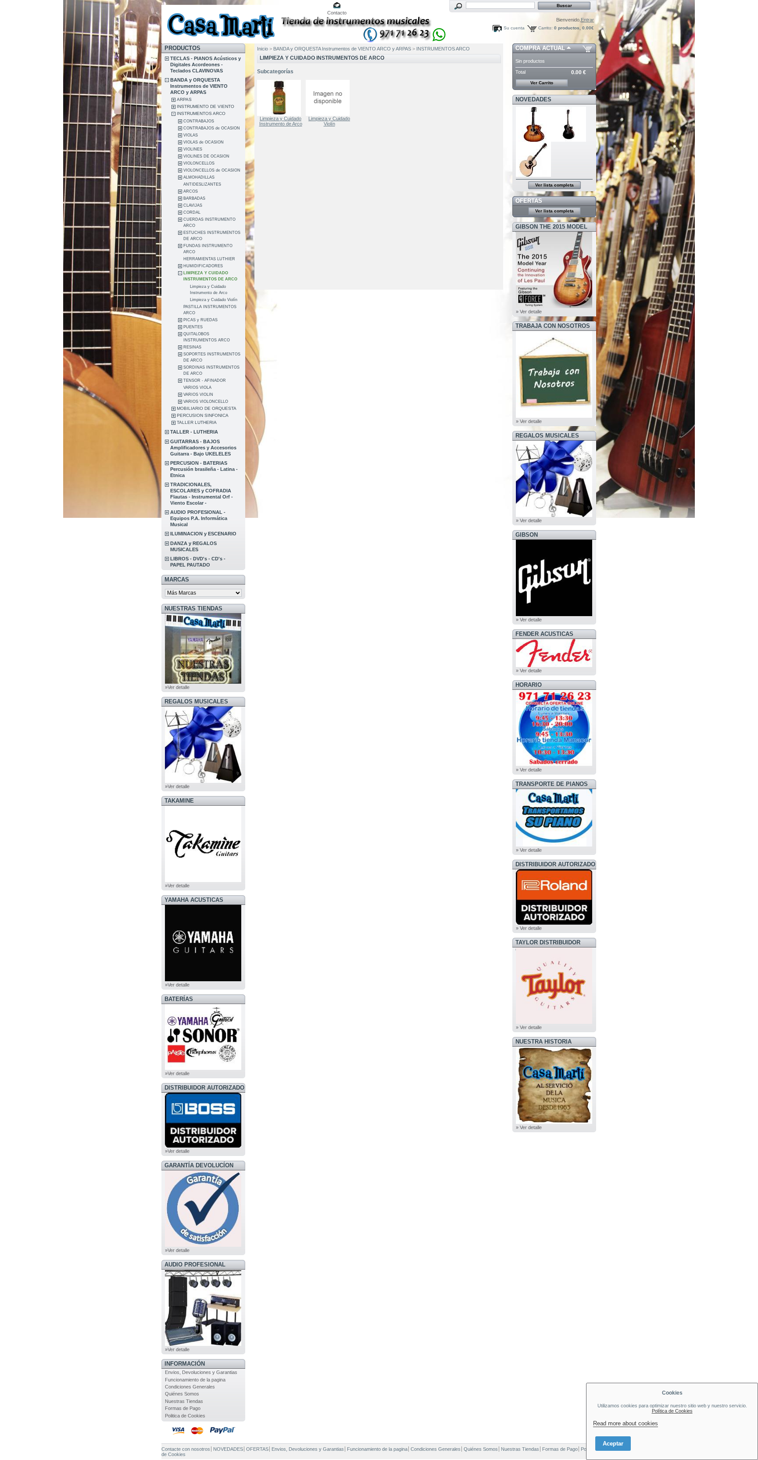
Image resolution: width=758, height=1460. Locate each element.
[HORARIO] (554, 764)
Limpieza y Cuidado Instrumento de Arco (280, 121)
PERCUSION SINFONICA (203, 415)
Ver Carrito (541, 82)
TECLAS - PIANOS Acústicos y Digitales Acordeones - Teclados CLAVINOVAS (205, 64)
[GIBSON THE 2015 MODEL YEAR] (554, 306)
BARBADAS (194, 198)
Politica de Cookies (185, 1415)
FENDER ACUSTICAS (544, 634)
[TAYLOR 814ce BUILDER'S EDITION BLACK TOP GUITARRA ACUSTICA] (569, 140)
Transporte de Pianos (551, 784)
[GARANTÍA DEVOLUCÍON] (203, 1245)
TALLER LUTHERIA (197, 422)
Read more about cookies (625, 1423)
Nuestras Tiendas (184, 1401)
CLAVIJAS (192, 205)
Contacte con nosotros (185, 1449)
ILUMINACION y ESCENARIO (203, 533)
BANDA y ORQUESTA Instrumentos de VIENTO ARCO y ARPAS (199, 86)
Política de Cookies (672, 1410)
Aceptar (613, 1443)
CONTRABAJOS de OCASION (211, 128)
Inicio (262, 48)
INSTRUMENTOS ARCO (201, 113)
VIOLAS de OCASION (203, 142)
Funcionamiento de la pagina (195, 1379)
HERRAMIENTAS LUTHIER (209, 259)
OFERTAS (528, 200)
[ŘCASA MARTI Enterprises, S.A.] (219, 21)
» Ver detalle (529, 311)
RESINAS (192, 347)
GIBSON (526, 534)
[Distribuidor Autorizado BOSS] (203, 1145)
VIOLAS (190, 135)
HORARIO (528, 685)
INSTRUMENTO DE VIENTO (205, 106)
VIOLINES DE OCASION (206, 156)
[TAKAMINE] (203, 880)
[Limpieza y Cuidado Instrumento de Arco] (280, 98)
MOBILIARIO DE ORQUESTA (206, 408)
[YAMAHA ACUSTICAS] (203, 979)
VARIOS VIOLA (197, 387)
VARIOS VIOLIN (198, 394)
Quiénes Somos (182, 1393)
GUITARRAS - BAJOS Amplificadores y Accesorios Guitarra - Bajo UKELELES (203, 447)
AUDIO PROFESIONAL (194, 1264)
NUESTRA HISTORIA (543, 1041)
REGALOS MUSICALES (196, 701)
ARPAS (184, 99)
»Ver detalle (177, 687)
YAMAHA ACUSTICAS (193, 900)
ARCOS (190, 191)
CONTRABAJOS (198, 121)
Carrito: (545, 27)
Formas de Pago (182, 1408)
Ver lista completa (554, 185)
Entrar (587, 19)
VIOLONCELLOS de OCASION (211, 170)
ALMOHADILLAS (199, 177)
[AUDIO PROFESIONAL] (203, 1344)
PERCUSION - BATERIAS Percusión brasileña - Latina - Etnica (204, 469)
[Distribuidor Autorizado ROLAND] (554, 923)
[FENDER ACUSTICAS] (554, 665)
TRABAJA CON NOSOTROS (552, 326)
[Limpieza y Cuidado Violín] (329, 98)
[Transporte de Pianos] (554, 844)
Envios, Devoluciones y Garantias (201, 1372)
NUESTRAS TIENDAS (193, 608)
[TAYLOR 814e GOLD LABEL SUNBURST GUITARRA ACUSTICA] (533, 140)
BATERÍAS (178, 999)
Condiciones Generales (190, 1386)
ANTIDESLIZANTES (202, 184)
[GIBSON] (554, 614)
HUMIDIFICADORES (203, 266)
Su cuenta (514, 27)
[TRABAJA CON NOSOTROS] (554, 416)
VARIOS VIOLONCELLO (205, 401)
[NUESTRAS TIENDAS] (203, 682)
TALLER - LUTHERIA (194, 431)
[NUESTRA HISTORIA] (554, 1122)
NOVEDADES (533, 99)
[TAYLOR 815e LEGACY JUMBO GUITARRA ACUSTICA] (533, 175)
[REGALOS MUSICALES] (203, 781)
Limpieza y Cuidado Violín (213, 300)
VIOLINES (192, 149)
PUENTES (193, 327)
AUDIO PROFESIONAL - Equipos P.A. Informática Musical (198, 518)
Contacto (337, 12)
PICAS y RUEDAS (200, 320)
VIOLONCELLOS (199, 163)
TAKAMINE (179, 800)
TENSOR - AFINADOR (204, 380)
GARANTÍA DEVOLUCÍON (198, 1165)
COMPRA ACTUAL (540, 48)
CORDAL (191, 212)
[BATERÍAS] (203, 1068)
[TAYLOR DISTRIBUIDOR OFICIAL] (554, 1022)
